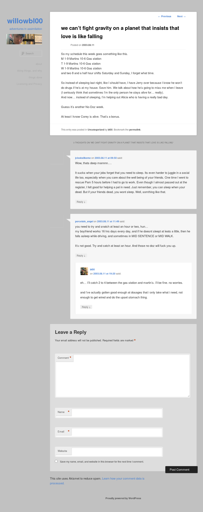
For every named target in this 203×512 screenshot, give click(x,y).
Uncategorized (96, 129)
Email (64, 431)
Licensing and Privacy (29, 84)
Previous (164, 16)
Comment (64, 358)
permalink (135, 129)
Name (64, 412)
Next (181, 16)
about (39, 64)
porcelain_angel (84, 221)
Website (62, 451)
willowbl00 (25, 20)
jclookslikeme (83, 158)
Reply (81, 201)
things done (35, 77)
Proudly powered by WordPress (123, 498)
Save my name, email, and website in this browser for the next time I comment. (102, 461)
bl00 (110, 129)
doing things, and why (29, 70)
